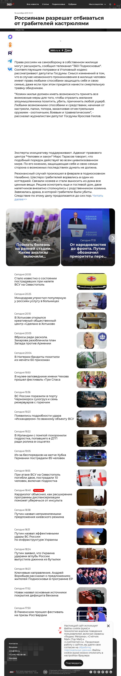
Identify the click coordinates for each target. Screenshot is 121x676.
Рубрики (72, 4)
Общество (19, 30)
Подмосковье (58, 4)
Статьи (45, 4)
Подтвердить (74, 663)
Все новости (33, 4)
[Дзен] (60, 50)
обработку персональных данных (77, 648)
